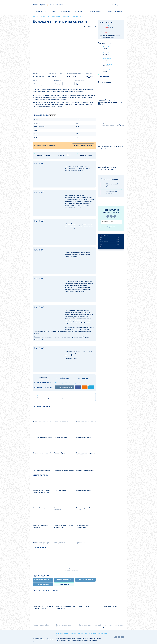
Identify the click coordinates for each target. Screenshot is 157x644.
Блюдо (53, 11)
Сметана (75, 16)
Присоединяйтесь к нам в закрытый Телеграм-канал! (53, 396)
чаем (73, 353)
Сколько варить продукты (111, 192)
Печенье (37, 84)
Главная (35, 16)
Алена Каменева (107, 64)
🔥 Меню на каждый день (55, 5)
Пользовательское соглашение (66, 636)
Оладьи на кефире (64, 579)
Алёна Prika (106, 52)
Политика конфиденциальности (98, 633)
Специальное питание (114, 11)
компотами (79, 353)
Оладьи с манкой (43, 584)
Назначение (65, 11)
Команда (67, 633)
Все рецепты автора (44, 379)
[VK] (111, 216)
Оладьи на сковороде (85, 579)
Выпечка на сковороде (43, 579)
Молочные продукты (54, 16)
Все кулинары (104, 76)
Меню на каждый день (112, 185)
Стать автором (82, 633)
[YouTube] (107, 216)
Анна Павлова (107, 58)
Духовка (79, 84)
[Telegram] (114, 216)
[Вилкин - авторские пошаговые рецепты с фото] (78, 5)
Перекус (58, 84)
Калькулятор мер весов (43, 155)
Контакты (74, 633)
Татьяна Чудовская (108, 47)
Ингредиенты (41, 11)
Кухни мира (79, 11)
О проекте (59, 633)
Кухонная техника (95, 11)
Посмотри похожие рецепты (83, 145)
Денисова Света (107, 70)
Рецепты (35, 5)
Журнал (42, 5)
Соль (81, 16)
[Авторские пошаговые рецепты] (38, 634)
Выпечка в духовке (61, 383)
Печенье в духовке (74, 383)
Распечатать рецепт (85, 155)
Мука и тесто (66, 16)
